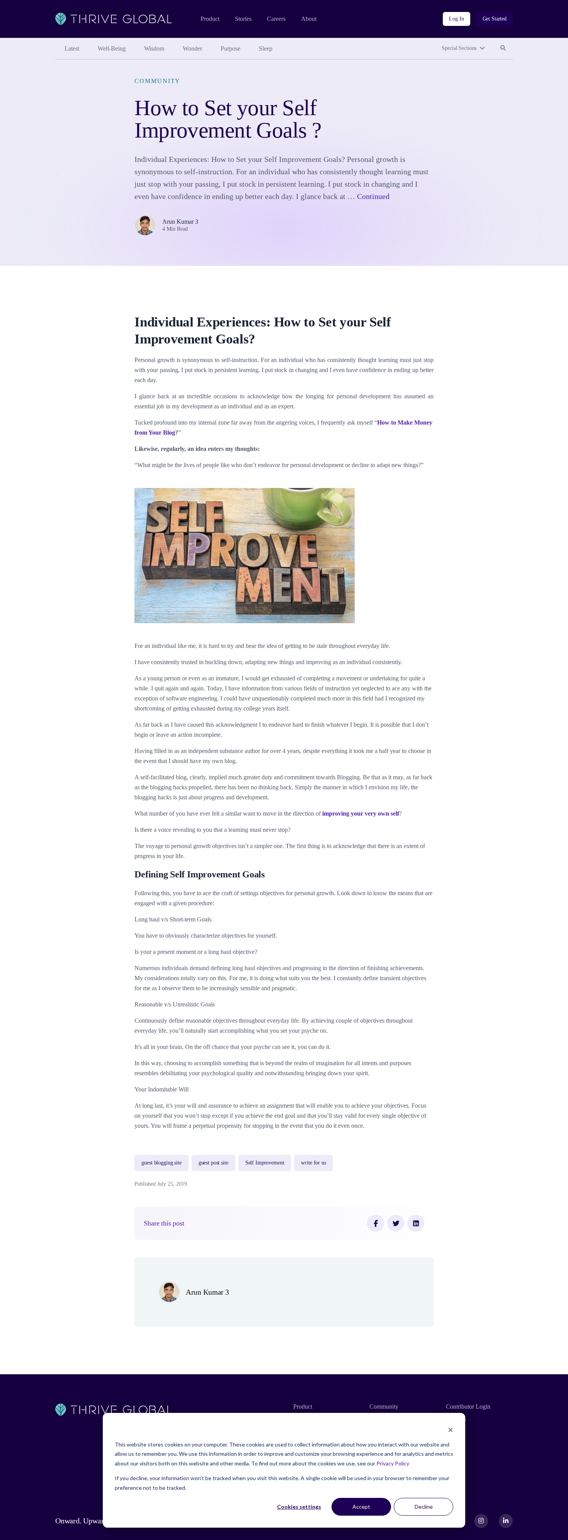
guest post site (213, 1163)
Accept (361, 1506)
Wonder (192, 48)
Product (210, 18)
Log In (456, 19)
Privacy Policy (392, 1463)
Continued (373, 196)
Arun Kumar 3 (180, 221)
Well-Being (112, 48)
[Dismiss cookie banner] (450, 1430)
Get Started (495, 19)
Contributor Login (468, 1406)
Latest (72, 48)
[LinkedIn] (415, 1223)
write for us (313, 1163)
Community (157, 81)
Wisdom (154, 48)
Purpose (230, 48)
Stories (243, 18)
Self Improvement (264, 1163)
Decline (424, 1506)
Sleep (265, 48)
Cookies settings (299, 1506)
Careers (276, 18)
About (308, 18)
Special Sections (459, 48)
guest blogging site (161, 1163)
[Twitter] (395, 1223)
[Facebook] (375, 1223)
